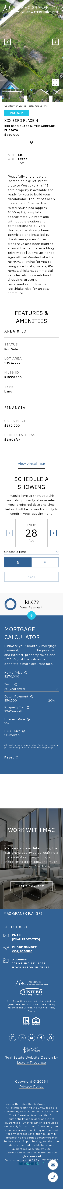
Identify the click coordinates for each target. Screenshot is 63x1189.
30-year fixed (14, 689)
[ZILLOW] (50, 1037)
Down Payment (16, 696)
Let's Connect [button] (31, 886)
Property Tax (14, 707)
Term (8, 684)
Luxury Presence (31, 1063)
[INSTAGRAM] (12, 1037)
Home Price (13, 672)
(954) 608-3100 (22, 951)
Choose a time (15, 552)
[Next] (53, 533)
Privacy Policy (31, 1087)
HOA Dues (12, 731)
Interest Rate (14, 719)
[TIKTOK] (40, 1037)
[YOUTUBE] (31, 1037)
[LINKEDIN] (22, 1037)
